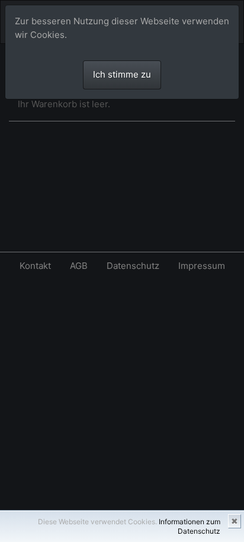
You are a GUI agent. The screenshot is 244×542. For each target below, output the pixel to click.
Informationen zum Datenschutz (189, 526)
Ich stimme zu (122, 74)
